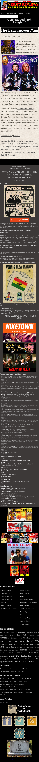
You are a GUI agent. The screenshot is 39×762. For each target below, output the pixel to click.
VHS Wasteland (18, 692)
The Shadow (10, 387)
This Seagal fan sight (6, 692)
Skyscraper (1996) (6, 476)
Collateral (6, 452)
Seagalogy (4, 656)
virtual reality (17, 149)
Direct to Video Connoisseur (29, 679)
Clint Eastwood (33, 602)
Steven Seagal (24, 615)
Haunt (2, 472)
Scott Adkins (34, 653)
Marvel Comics (11, 647)
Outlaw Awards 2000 (6, 599)
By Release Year (5, 608)
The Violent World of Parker (8, 671)
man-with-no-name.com (6, 684)
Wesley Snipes (24, 624)
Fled (2, 483)
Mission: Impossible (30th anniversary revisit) (13, 496)
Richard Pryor (18, 687)
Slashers (27, 593)
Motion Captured (19, 684)
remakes (23, 650)
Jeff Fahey (23, 143)
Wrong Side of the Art (6, 695)
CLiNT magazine (4, 702)
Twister (3, 500)
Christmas (5, 638)
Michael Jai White (23, 647)
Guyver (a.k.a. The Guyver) (8, 474)
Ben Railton (4, 400)
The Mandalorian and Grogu (8, 491)
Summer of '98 (11, 659)
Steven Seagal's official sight (8, 689)
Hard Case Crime (25, 669)
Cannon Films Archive (14, 679)
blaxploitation (3, 635)
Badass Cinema (11, 13)
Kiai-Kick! (13, 681)
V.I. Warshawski (5, 478)
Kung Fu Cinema (22, 681)
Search (28, 13)
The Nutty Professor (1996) (8, 502)
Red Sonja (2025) (5, 479)
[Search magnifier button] (16, 17)
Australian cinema (33, 632)
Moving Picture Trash (6, 687)
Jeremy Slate (32, 143)
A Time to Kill (4, 467)
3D (1, 632)
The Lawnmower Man (19, 30)
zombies (31, 662)
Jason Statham (34, 644)
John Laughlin (6, 146)
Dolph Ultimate (4, 681)
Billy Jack (3, 679)
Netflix (31, 647)
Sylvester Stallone (25, 621)
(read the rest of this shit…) (11, 135)
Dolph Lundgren (24, 605)
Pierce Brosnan (32, 146)
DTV (21, 593)
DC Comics (8, 641)
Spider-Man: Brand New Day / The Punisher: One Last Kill (17, 464)
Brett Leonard (22, 141)
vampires (17, 662)
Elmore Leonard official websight (9, 669)
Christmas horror (16, 638)
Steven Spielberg (25, 618)
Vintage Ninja (28, 692)
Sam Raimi (3, 653)
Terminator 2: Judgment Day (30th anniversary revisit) (15, 460)
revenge (31, 650)
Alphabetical (9, 605)
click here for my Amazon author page (19, 234)
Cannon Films (34, 635)
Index (2, 605)
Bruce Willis (23, 602)
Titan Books (21, 671)
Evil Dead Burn (5, 490)
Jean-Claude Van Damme (27, 608)
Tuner (10, 376)
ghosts (20, 644)
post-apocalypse (13, 650)
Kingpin (11, 405)
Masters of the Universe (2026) (9, 465)
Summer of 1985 (22, 659)
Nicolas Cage (24, 612)
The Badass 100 (5, 593)
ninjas (5, 650)
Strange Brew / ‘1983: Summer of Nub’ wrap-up (14, 469)
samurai (26, 653)
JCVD (2, 647)
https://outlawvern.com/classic (19, 760)
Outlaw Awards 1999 (6, 596)
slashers (14, 655)
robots (37, 650)
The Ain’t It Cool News (24, 689)
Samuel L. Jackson (15, 653)
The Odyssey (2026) (6, 495)
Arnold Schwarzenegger (26, 599)
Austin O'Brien (10, 141)
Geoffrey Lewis (12, 143)
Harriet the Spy (5, 498)
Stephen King (6, 149)
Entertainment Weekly (25, 108)
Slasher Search (27, 656)
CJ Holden (4, 405)
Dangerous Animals (6, 471)
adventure (6, 632)
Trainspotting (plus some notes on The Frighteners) (15, 481)
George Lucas (13, 644)
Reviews (21, 13)
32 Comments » (11, 155)
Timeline (14, 608)
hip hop (25, 644)
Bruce (12, 635)
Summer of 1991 (33, 659)
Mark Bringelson (18, 146)
